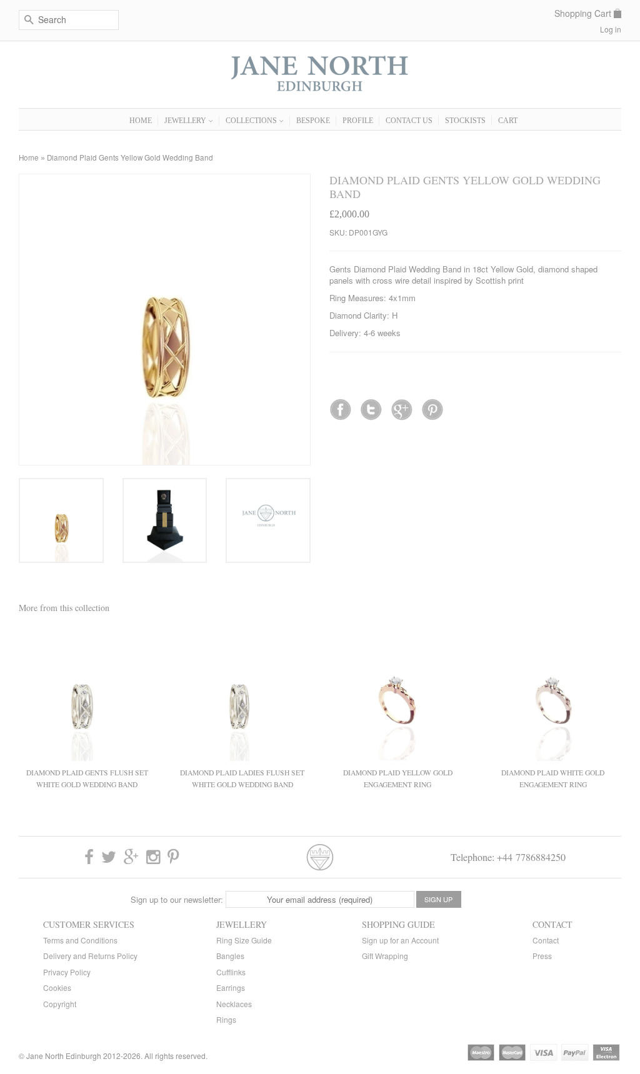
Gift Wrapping (385, 955)
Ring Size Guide (244, 940)
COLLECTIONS (252, 120)
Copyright (59, 1003)
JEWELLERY (186, 120)
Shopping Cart (582, 13)
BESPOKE (313, 120)
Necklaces (234, 1003)
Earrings (230, 987)
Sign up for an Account (400, 940)
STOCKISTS (465, 120)
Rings (226, 1019)
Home (29, 157)
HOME (140, 120)
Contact (545, 940)
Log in (610, 29)
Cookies (57, 987)
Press (542, 955)
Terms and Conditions (80, 940)
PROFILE (357, 120)
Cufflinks (231, 972)
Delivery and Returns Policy (90, 955)
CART (508, 120)
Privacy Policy (67, 972)
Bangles (230, 955)
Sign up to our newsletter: (177, 899)
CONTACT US (409, 120)
